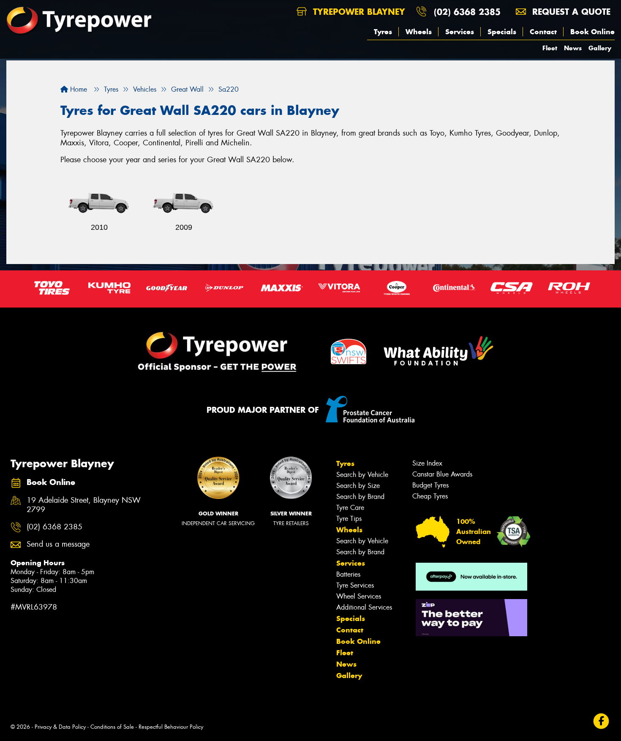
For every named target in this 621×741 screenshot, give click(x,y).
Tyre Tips (349, 518)
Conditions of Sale (112, 726)
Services (459, 31)
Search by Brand (360, 496)
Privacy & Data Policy (60, 726)
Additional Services (364, 607)
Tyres (383, 31)
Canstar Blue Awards (442, 474)
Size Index (427, 463)
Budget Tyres (430, 485)
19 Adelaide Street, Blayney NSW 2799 (84, 505)
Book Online (592, 31)
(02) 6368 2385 (467, 11)
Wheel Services (358, 596)
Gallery (599, 48)
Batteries (348, 574)
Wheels (419, 31)
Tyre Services (355, 585)
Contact (543, 31)
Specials (502, 31)
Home (77, 89)
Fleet (549, 48)
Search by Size (358, 485)
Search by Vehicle (362, 474)
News (573, 48)
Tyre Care (350, 507)
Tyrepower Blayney (357, 11)
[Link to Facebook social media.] (601, 721)
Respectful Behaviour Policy (171, 726)
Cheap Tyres (430, 496)
